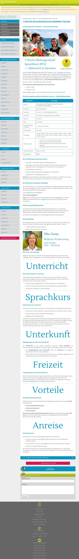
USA (2, 155)
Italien (8, 17)
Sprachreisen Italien (39, 558)
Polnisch (3, 88)
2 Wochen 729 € (30, 90)
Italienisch (2, 17)
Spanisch (3, 66)
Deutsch (3, 98)
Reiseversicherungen (39, 524)
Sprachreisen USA (39, 550)
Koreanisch (4, 109)
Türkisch (3, 105)
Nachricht (24, 484)
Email (43, 82)
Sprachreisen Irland (39, 548)
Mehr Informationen (38, 11)
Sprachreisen (3, 16)
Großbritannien (6, 162)
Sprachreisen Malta (39, 545)
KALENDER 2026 (5, 31)
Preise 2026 (4, 24)
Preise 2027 (4, 28)
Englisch (3, 63)
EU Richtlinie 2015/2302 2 (39, 522)
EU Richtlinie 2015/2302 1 (39, 519)
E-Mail (41, 222)
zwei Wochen (44, 177)
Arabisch (3, 77)
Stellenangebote (39, 514)
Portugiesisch (5, 102)
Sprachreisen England (39, 543)
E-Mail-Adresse (25, 478)
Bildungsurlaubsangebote (57, 413)
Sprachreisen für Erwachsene (37, 352)
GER (40, 130)
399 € (38, 154)
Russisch (3, 91)
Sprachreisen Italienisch (8, 54)
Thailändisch (5, 95)
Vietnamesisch (5, 112)
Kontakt (39, 517)
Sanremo (3, 21)
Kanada (3, 152)
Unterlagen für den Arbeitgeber (33, 192)
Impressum (39, 512)
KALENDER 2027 (5, 34)
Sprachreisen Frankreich (39, 555)
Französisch (4, 70)
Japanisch (4, 84)
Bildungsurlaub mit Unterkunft (53, 92)
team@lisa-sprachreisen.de (38, 227)
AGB (39, 506)
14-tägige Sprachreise (46, 199)
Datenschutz (39, 509)
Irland (3, 159)
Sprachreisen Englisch (7, 43)
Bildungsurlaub (12, 16)
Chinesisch (4, 80)
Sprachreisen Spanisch (7, 47)
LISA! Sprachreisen (28, 401)
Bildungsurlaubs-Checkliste (51, 215)
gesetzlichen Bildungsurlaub (61, 74)
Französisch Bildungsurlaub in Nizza (33, 381)
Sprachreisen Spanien (39, 553)
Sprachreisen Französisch (9, 50)
